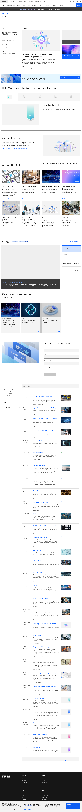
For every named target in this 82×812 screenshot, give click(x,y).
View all (5, 398)
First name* (46, 348)
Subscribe (47, 374)
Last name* (46, 354)
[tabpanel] (41, 116)
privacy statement (27, 809)
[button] (77, 1)
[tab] (10, 97)
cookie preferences (28, 805)
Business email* (47, 360)
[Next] (77, 759)
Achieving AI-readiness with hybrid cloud (14, 282)
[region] (50, 399)
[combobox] (50, 386)
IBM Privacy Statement (61, 371)
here (58, 806)
